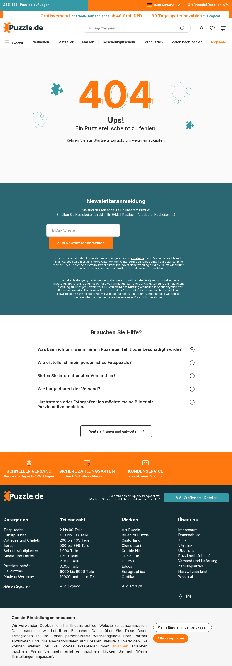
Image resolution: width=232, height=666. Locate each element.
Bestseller (66, 42)
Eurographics (133, 571)
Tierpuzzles (13, 530)
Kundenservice (155, 293)
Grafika (128, 576)
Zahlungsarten (190, 566)
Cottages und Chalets (21, 540)
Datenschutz (189, 535)
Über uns (186, 550)
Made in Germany (18, 576)
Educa (127, 566)
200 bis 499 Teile (74, 540)
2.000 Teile (69, 561)
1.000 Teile (69, 550)
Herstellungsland (192, 571)
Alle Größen (70, 586)
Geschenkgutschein (119, 42)
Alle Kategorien (16, 586)
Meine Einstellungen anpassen (182, 627)
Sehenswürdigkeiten (20, 550)
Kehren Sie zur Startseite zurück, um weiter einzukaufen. (116, 140)
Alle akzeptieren (170, 638)
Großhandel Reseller (204, 5)
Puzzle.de (137, 258)
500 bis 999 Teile (74, 545)
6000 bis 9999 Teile (77, 571)
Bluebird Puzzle (135, 535)
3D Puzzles (13, 571)
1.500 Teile (69, 556)
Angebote (218, 42)
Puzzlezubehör (16, 566)
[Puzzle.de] (23, 32)
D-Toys (128, 561)
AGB (182, 540)
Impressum (187, 530)
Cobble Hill (131, 550)
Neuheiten (40, 42)
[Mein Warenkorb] (223, 28)
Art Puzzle (131, 530)
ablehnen (120, 646)
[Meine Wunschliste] (212, 28)
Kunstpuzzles (15, 535)
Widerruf (185, 576)
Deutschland (164, 5)
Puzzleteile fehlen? (194, 555)
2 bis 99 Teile (71, 530)
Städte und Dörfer (19, 556)
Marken (88, 42)
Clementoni (131, 545)
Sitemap (185, 545)
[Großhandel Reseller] (226, 6)
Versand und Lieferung (197, 561)
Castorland (131, 540)
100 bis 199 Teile (74, 535)
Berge (8, 545)
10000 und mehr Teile (78, 576)
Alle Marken (132, 586)
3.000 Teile (69, 566)
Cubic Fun (130, 556)
